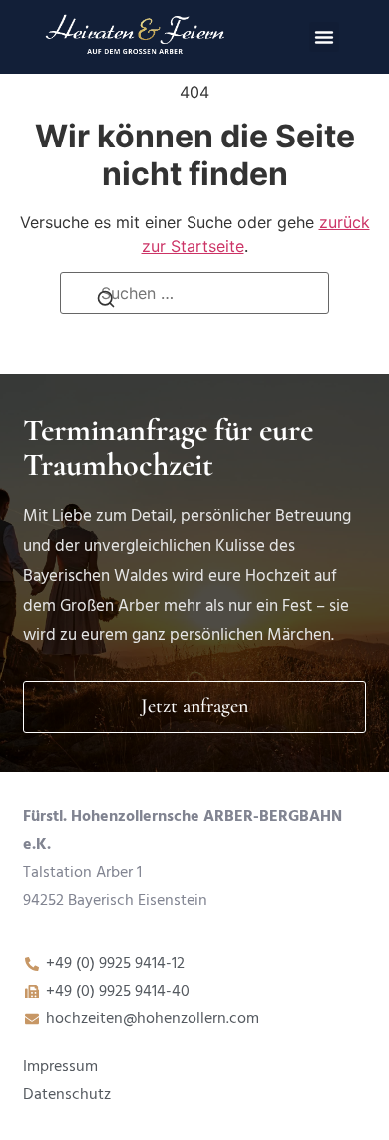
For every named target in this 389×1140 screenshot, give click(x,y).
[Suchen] (106, 304)
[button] (324, 37)
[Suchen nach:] (194, 293)
